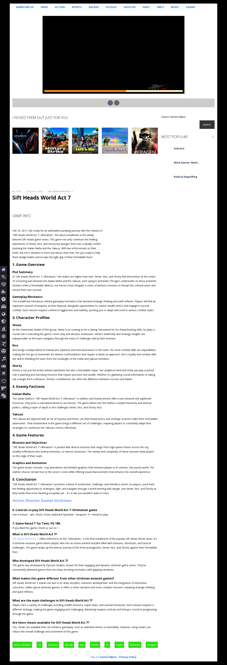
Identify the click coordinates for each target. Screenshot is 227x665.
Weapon (152, 644)
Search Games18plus (173, 116)
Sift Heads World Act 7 (25, 538)
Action (60, 7)
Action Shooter (26, 500)
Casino (190, 7)
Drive (44, 7)
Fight (146, 7)
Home (18, 191)
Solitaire (179, 148)
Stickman (63, 500)
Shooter (129, 7)
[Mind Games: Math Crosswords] (166, 165)
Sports (77, 7)
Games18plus (25, 7)
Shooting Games (34, 191)
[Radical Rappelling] (166, 180)
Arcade (94, 7)
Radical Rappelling (185, 176)
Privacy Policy (128, 657)
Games (47, 500)
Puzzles (111, 7)
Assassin (53, 644)
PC (107, 644)
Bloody (69, 644)
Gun (82, 644)
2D (39, 644)
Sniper (119, 644)
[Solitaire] (166, 151)
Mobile (95, 644)
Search (207, 124)
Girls (160, 7)
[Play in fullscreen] (110, 103)
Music (175, 7)
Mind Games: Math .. (187, 162)
